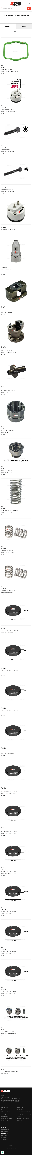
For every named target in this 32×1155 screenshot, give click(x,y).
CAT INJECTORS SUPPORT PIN (8, 390)
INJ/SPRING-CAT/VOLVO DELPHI (8, 550)
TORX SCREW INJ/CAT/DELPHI (8, 109)
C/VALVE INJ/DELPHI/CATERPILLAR (9, 1071)
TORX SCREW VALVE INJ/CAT (7, 189)
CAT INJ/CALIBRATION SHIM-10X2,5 (9, 991)
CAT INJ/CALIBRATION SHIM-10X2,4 (9, 951)
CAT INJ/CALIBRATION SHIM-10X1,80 (9, 711)
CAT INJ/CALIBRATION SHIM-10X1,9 (9, 751)
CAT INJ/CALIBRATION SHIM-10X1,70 (9, 670)
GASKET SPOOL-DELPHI (6, 69)
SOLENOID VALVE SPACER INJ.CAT (9, 430)
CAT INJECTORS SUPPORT (7, 310)
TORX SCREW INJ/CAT (6, 149)
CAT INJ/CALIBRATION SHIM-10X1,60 (9, 630)
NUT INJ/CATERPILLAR (6, 270)
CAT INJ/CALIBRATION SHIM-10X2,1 (9, 831)
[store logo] (16, 4)
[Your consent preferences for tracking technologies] (2, 1152)
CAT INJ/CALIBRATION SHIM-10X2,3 (9, 911)
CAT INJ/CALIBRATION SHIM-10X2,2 (9, 871)
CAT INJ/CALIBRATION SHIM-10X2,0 (9, 791)
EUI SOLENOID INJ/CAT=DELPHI (8, 229)
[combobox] (16, 8)
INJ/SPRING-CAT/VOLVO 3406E (8, 590)
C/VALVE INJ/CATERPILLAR (7, 1031)
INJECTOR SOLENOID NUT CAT (8, 470)
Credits (10, 1145)
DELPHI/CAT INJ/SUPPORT (7, 350)
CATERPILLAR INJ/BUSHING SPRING (9, 510)
